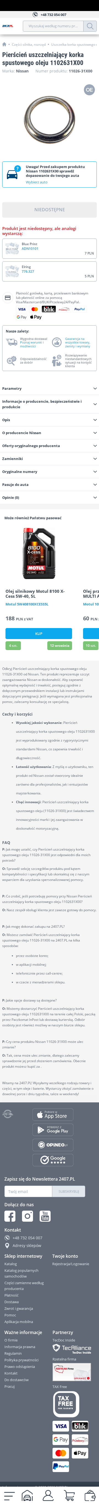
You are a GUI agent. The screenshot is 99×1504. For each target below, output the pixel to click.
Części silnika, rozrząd (29, 44)
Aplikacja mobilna (18, 1321)
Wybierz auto (37, 182)
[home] (4, 44)
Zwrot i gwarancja (18, 1308)
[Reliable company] (69, 1372)
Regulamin (13, 1353)
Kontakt (11, 1373)
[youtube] (45, 1216)
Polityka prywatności (21, 1359)
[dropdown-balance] (90, 1495)
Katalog (10, 1263)
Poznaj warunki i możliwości (32, 344)
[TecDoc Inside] (69, 1349)
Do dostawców (16, 1379)
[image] (39, 554)
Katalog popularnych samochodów (21, 1273)
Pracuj (9, 1386)
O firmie (11, 1340)
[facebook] (9, 1216)
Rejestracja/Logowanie (70, 1263)
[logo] (12, 26)
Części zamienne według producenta (24, 1285)
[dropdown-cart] (69, 1495)
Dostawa (11, 1301)
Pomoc (10, 1315)
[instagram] (27, 1216)
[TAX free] (69, 1404)
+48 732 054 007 (27, 1237)
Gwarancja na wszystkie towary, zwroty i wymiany (77, 342)
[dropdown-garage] (27, 1495)
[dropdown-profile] (48, 1495)
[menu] (9, 1495)
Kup (38, 633)
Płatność (11, 1295)
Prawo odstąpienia (19, 1366)
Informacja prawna (19, 1346)
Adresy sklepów (27, 1245)
